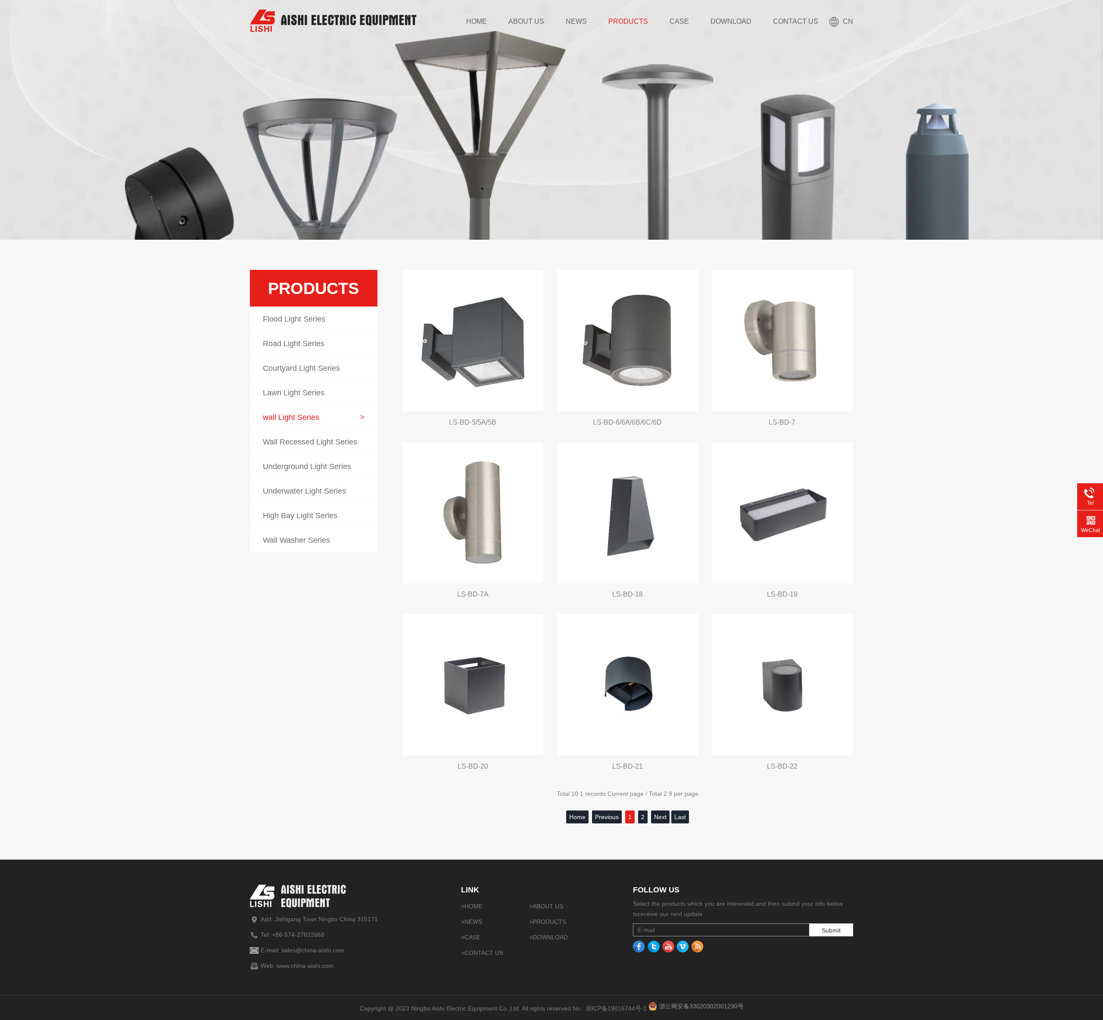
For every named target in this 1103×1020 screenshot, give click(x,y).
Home (476, 21)
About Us (526, 21)
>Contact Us (482, 952)
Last (680, 816)
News (576, 21)
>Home (472, 906)
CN (848, 21)
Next (660, 816)
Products (628, 21)
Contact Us (795, 21)
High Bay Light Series (314, 515)
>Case (470, 937)
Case (679, 21)
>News (471, 921)
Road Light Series (314, 343)
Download (730, 21)
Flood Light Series (314, 319)
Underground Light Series (314, 466)
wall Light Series (314, 417)
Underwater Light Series (314, 491)
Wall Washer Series (314, 540)
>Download (548, 937)
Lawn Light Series (314, 392)
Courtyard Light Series (314, 368)
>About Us (546, 906)
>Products (547, 921)
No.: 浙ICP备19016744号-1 (610, 1008)
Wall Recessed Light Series (314, 442)
